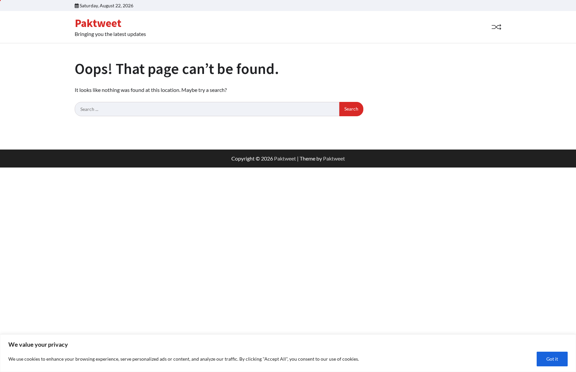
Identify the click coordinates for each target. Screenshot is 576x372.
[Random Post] (496, 27)
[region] (288, 353)
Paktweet (98, 23)
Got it (552, 359)
